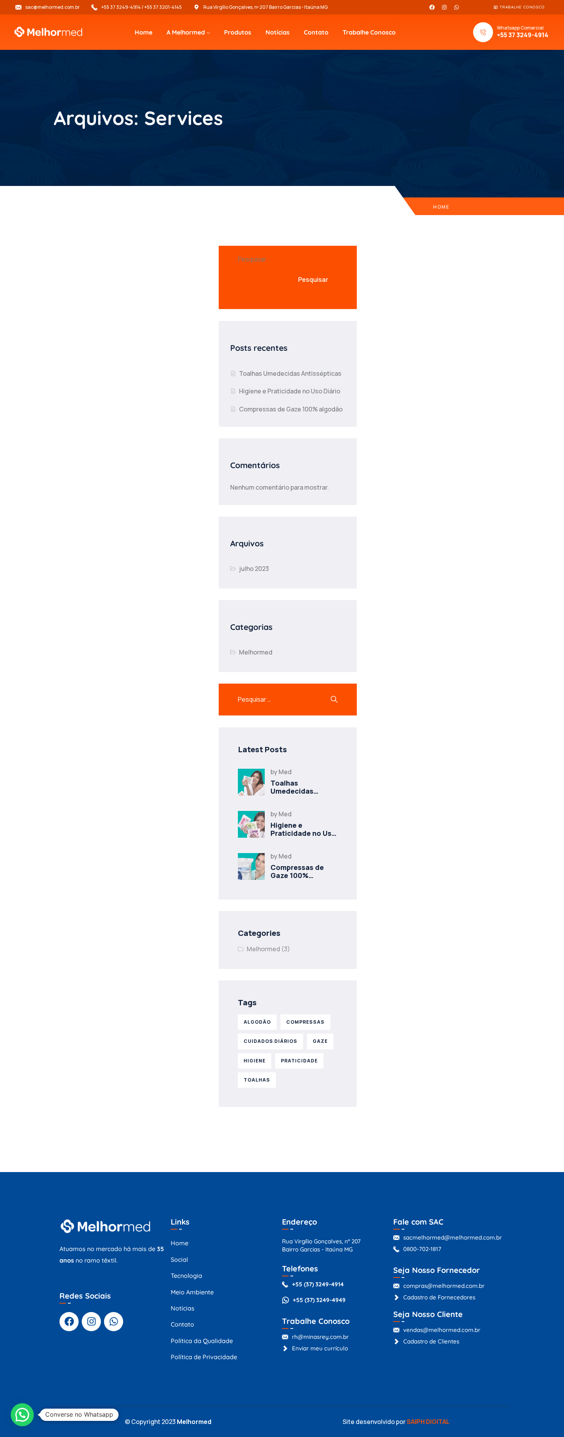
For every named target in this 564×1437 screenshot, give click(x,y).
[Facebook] (432, 7)
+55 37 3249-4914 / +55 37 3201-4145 (141, 7)
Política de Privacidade (204, 1357)
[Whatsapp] (456, 7)
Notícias (278, 32)
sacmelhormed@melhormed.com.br (452, 1237)
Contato (316, 32)
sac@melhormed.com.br (52, 7)
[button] (22, 1414)
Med (285, 772)
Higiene (255, 1060)
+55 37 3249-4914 (522, 35)
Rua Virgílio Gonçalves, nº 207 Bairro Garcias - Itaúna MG (265, 7)
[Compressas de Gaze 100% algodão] (251, 866)
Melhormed (255, 652)
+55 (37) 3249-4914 (318, 1284)
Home (143, 32)
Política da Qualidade (202, 1341)
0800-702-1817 (422, 1249)
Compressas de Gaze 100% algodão (291, 409)
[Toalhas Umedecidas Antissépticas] (251, 782)
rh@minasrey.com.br (320, 1336)
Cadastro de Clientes (431, 1341)
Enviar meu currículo (320, 1348)
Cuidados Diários (270, 1041)
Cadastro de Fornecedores (439, 1297)
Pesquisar (252, 259)
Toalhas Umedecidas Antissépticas (290, 373)
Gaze (320, 1041)
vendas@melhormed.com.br (441, 1329)
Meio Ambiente (192, 1292)
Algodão (257, 1022)
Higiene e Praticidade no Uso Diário (289, 391)
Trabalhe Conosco (369, 32)
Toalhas (257, 1080)
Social (179, 1259)
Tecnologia (186, 1275)
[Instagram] (444, 7)
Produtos (237, 32)
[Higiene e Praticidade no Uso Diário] (251, 824)
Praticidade (299, 1060)
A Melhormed (186, 32)
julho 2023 (254, 568)
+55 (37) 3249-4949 (319, 1300)
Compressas (305, 1022)
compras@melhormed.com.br (444, 1285)
